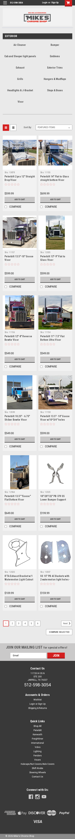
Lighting (37, 751)
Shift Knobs (37, 768)
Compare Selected (59, 632)
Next (65, 623)
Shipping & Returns (37, 708)
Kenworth (37, 734)
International (37, 743)
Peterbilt (37, 730)
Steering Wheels (37, 772)
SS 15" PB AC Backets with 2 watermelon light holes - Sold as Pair (55, 579)
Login (44, 2)
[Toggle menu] (5, 5)
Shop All (37, 726)
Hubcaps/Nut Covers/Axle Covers (37, 764)
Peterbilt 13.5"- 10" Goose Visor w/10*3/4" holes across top (55, 420)
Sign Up (55, 2)
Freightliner (37, 738)
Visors (37, 760)
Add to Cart (20, 199)
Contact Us (37, 776)
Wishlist (37, 699)
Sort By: (28, 127)
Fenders (37, 755)
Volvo (37, 747)
